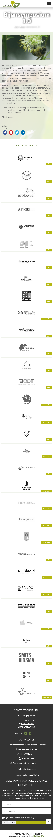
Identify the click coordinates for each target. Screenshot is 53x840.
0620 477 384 (27, 723)
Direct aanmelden (9, 117)
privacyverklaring (27, 817)
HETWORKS (38, 836)
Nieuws (21, 27)
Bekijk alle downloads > (28, 768)
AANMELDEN (9, 822)
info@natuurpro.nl (27, 726)
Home (16, 27)
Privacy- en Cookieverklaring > (28, 774)
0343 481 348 (27, 720)
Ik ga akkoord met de (19, 817)
